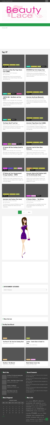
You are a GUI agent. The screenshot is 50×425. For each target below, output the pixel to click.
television (32, 419)
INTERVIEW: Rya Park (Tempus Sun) (35, 70)
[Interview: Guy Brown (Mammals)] (36, 88)
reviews (33, 417)
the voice (36, 419)
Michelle (15, 73)
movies (28, 413)
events (28, 409)
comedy (36, 404)
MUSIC (17, 64)
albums (41, 401)
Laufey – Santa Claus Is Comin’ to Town (35, 342)
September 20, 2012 (31, 200)
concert (28, 407)
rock (38, 417)
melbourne (29, 410)
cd (34, 403)
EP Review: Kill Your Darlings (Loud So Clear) (13, 148)
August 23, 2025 (30, 364)
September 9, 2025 (7, 364)
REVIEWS (14, 143)
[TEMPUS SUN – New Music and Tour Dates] (13, 88)
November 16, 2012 (7, 200)
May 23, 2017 (29, 98)
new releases (36, 415)
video (36, 421)
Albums (5, 143)
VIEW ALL (5, 66)
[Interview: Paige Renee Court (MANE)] (36, 114)
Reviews (33, 359)
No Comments (6, 74)
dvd (40, 406)
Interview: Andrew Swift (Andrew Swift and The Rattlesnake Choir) (36, 174)
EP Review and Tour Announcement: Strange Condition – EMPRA (12, 174)
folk (32, 409)
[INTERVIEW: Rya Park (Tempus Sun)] (36, 61)
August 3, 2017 (6, 100)
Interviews (6, 64)
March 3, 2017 (6, 124)
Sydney (27, 419)
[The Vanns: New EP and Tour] (13, 114)
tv (43, 419)
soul (43, 417)
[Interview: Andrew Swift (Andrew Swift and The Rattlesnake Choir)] (36, 164)
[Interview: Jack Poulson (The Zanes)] (13, 190)
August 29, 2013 (6, 176)
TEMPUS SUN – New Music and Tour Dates (12, 98)
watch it (41, 421)
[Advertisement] (25, 38)
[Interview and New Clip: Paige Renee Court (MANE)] (13, 61)
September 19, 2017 (7, 73)
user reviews (32, 421)
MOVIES (5, 338)
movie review (41, 410)
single (41, 417)
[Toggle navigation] (3, 24)
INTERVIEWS (12, 64)
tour (40, 419)
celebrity (38, 403)
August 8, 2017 (29, 71)
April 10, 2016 (6, 150)
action (27, 401)
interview (40, 409)
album (35, 401)
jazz (45, 408)
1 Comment (40, 124)
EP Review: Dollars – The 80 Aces (35, 199)
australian (29, 403)
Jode (13, 364)
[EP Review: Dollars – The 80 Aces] (36, 190)
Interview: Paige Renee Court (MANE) (36, 123)
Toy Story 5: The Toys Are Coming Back (13, 341)
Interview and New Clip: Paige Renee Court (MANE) (12, 70)
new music (40, 413)
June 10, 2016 (29, 124)
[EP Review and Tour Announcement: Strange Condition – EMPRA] (13, 164)
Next (29, 212)
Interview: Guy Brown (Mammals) (35, 97)
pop (42, 415)
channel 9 (44, 403)
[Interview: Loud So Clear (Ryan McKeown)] (36, 139)
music (34, 413)
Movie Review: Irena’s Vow (33, 363)
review (28, 417)
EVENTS (28, 66)
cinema (28, 405)
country (33, 406)
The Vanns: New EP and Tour (10, 123)
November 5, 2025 (7, 343)
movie (35, 410)
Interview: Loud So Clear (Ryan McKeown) (34, 148)
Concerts (10, 168)
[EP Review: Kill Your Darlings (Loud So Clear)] (13, 139)
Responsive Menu (46, 1)
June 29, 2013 (29, 176)
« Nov (3, 416)
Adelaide (30, 401)
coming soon (43, 405)
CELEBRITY (29, 168)
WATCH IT (19, 93)
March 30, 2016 (29, 150)
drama (37, 406)
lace (11, 124)
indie (35, 408)
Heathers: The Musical (9, 363)
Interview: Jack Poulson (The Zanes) (12, 199)
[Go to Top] (46, 419)
